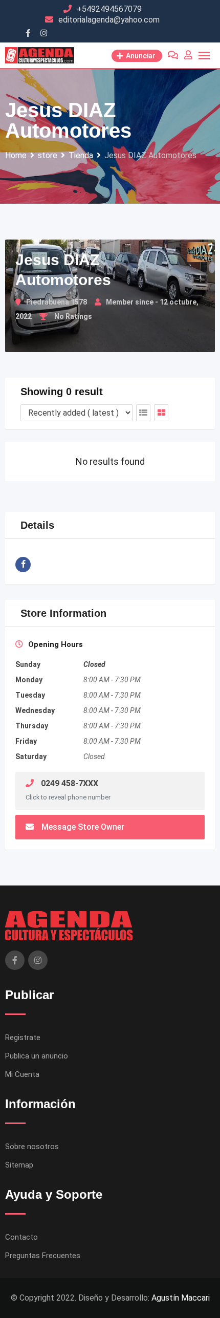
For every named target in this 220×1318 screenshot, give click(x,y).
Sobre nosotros (32, 1146)
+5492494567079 (109, 9)
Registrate (22, 1037)
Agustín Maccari (180, 1298)
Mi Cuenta (22, 1074)
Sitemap (19, 1165)
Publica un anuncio (36, 1056)
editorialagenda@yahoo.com (109, 20)
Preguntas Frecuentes (42, 1255)
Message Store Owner (82, 827)
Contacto (21, 1237)
